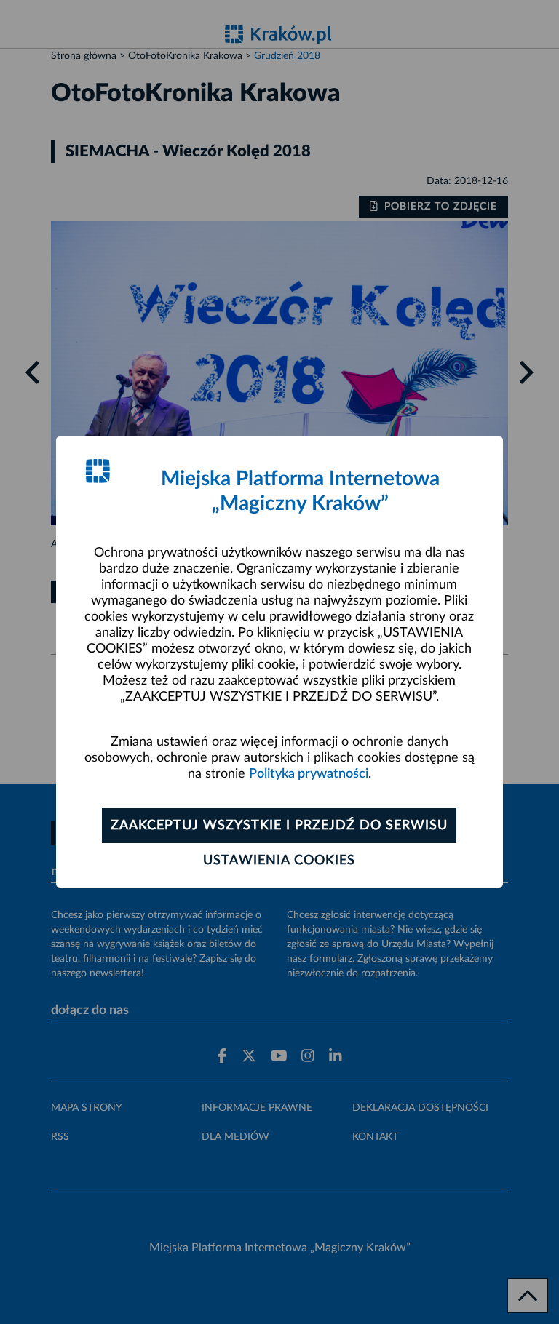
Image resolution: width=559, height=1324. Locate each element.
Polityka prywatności (308, 774)
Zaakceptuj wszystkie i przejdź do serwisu (279, 825)
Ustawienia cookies (279, 860)
